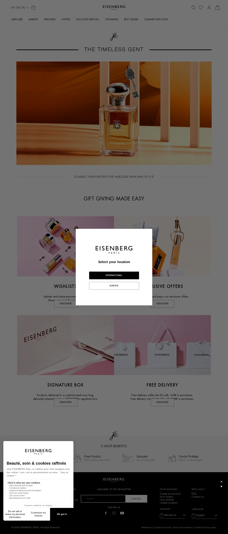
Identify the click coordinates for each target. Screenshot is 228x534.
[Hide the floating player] (221, 482)
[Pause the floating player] (221, 486)
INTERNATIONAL (114, 275)
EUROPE (114, 286)
